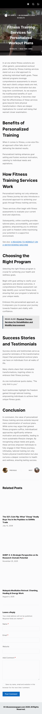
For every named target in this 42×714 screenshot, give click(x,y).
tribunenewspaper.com (15, 707)
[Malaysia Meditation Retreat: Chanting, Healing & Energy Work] (21, 576)
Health (22, 18)
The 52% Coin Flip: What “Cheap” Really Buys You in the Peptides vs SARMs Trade (21, 519)
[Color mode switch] (28, 4)
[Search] (33, 4)
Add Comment (9, 658)
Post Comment (11, 694)
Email (5, 635)
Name (6, 624)
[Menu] (38, 4)
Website (6, 646)
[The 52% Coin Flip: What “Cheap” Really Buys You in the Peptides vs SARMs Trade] (21, 502)
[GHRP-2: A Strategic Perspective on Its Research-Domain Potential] (21, 540)
